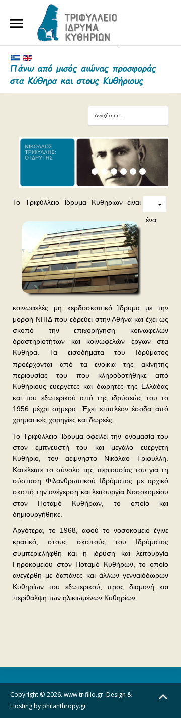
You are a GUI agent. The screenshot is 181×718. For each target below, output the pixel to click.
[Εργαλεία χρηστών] (154, 204)
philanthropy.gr (64, 706)
